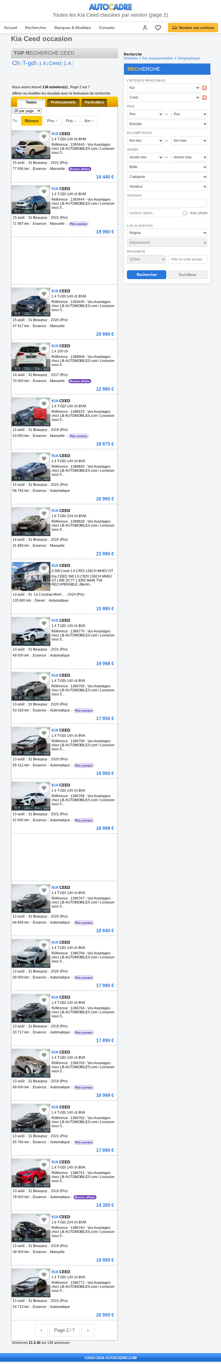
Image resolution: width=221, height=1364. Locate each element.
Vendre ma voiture (196, 27)
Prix (131, 106)
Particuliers (94, 102)
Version (134, 195)
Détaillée (131, 58)
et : (167, 114)
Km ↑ (89, 120)
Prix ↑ (52, 120)
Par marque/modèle (157, 58)
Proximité (136, 251)
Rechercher (35, 27)
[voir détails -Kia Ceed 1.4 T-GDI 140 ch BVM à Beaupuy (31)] (31, 144)
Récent (32, 120)
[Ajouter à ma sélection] (44, 136)
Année (132, 149)
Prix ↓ (71, 120)
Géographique (189, 58)
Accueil (10, 27)
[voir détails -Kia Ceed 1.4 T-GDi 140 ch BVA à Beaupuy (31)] (31, 466)
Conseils (107, 27)
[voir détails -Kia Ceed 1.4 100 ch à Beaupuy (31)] (31, 356)
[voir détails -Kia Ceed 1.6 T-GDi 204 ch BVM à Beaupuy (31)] (31, 521)
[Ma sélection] (158, 27)
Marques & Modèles (72, 27)
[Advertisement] (167, 322)
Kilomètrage (139, 133)
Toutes (31, 102)
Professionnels (63, 102)
